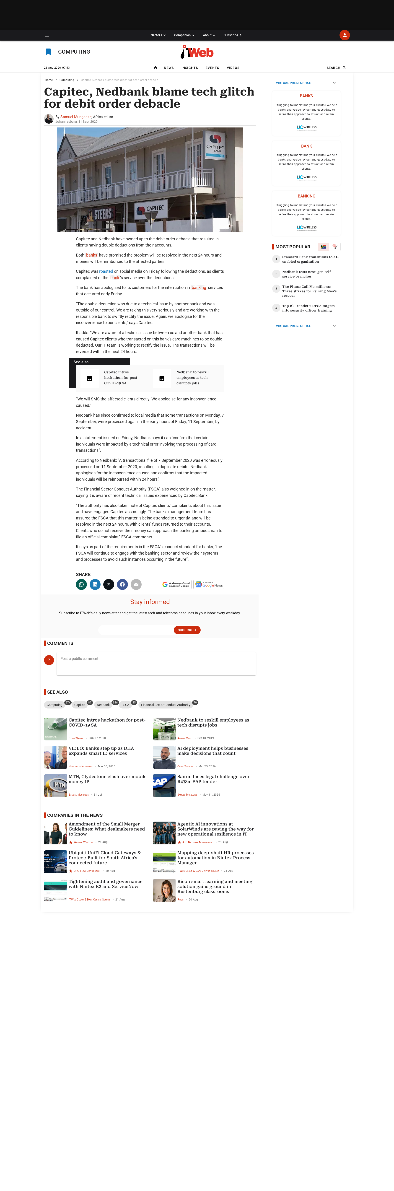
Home (49, 80)
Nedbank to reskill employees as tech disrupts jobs (192, 377)
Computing (67, 80)
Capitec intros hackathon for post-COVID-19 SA (121, 377)
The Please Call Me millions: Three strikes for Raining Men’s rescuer (309, 291)
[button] (46, 35)
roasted (106, 271)
